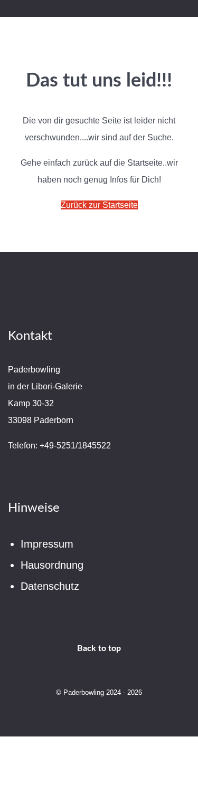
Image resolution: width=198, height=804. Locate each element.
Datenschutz (50, 586)
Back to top (99, 648)
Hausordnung (52, 565)
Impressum (47, 544)
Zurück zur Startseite (99, 204)
